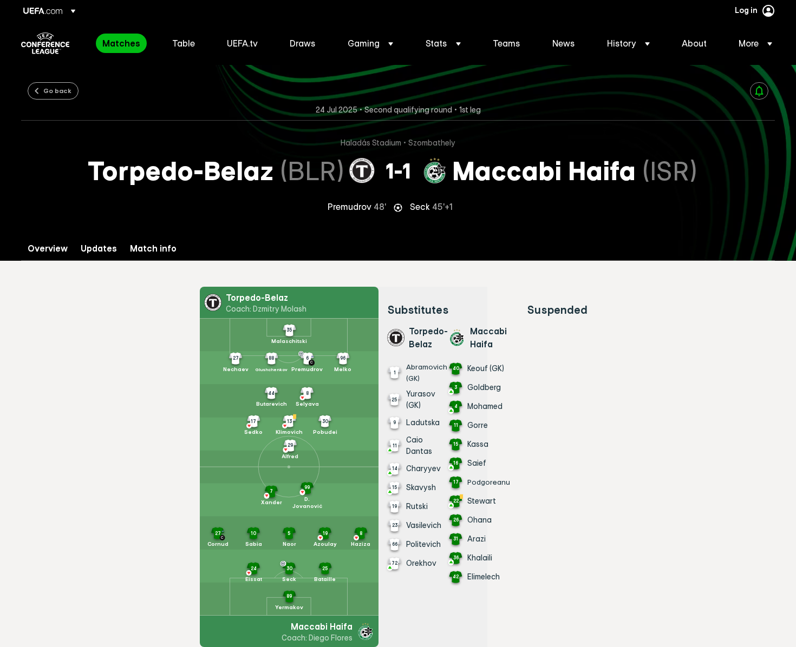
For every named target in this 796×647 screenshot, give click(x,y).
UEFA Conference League (45, 43)
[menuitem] (123, 43)
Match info (153, 248)
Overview (48, 248)
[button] (370, 43)
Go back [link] (57, 90)
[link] (121, 43)
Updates (99, 248)
